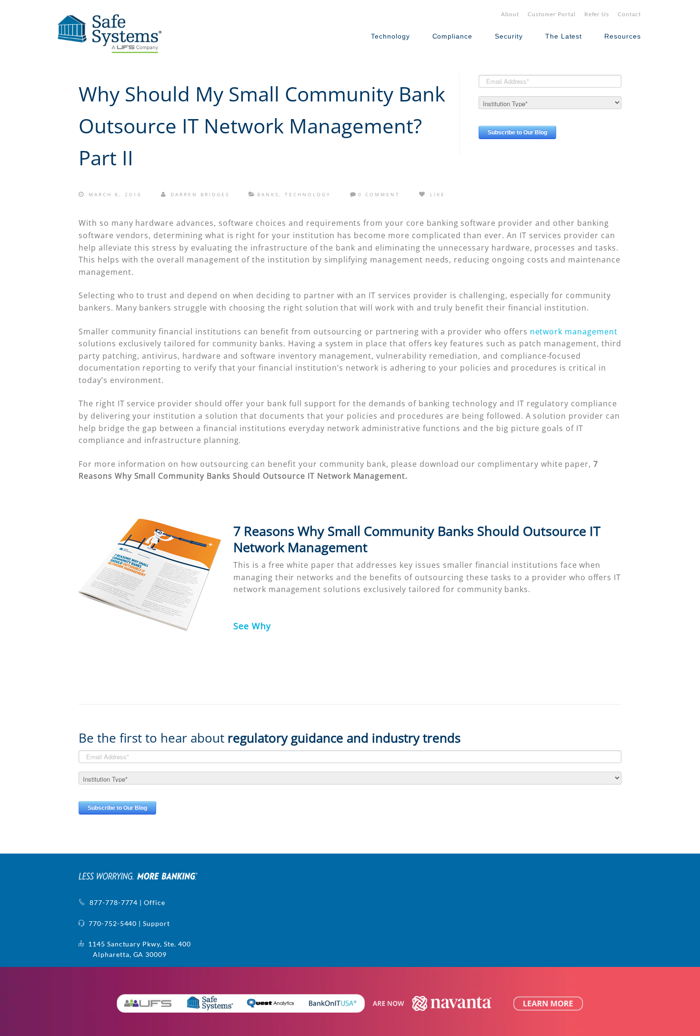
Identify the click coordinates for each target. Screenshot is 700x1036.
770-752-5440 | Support (127, 923)
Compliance (452, 36)
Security (509, 36)
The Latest (563, 36)
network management (574, 331)
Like (436, 194)
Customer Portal (551, 14)
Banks (268, 194)
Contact (629, 14)
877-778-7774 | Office (125, 902)
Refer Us (597, 14)
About (510, 14)
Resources (622, 36)
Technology (390, 36)
